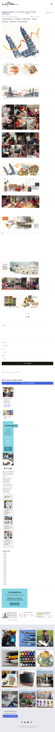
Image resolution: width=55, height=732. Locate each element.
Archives (21, 727)
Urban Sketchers (23, 690)
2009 (5, 555)
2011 (5, 558)
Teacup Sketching (41, 649)
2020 (5, 574)
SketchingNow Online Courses (7, 402)
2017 (5, 568)
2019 (5, 572)
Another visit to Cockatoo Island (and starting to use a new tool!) (12, 615)
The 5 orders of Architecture (46, 613)
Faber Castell (27, 19)
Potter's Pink (28, 612)
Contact (26, 727)
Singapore (13, 21)
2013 (5, 561)
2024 (5, 580)
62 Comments (29, 615)
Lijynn (25, 212)
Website (3, 355)
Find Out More (8, 448)
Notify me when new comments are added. (11, 372)
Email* (3, 349)
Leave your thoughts (14, 16)
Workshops (39, 669)
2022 (5, 577)
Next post (49, 12)
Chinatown (18, 19)
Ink (20, 649)
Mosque (34, 19)
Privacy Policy (31, 727)
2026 (5, 584)
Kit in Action (40, 629)
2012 (5, 560)
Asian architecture (7, 19)
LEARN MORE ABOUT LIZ (7, 406)
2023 (5, 579)
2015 (5, 565)
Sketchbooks (22, 669)
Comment (4, 325)
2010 (5, 556)
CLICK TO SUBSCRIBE (27, 383)
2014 (5, 563)
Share (38, 16)
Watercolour (5, 629)
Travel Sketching (22, 21)
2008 (5, 553)
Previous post (7, 12)
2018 (5, 570)
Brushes (21, 629)
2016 (5, 567)
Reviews (39, 690)
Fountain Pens (5, 649)
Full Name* (4, 342)
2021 (5, 575)
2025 (5, 582)
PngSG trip (5, 21)
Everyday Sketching (7, 669)
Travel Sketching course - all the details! (8, 527)
